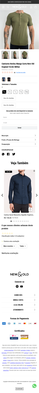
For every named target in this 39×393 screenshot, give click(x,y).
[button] (4, 92)
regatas (28, 350)
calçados (4, 363)
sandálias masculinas (15, 363)
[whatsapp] (3, 154)
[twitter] (13, 154)
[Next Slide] (37, 195)
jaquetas (28, 358)
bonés (11, 368)
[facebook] (8, 154)
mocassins (27, 363)
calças (4, 358)
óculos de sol (25, 368)
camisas (26, 353)
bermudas (4, 353)
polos (30, 353)
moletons (33, 358)
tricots (9, 360)
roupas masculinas (9, 350)
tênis (22, 363)
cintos (19, 368)
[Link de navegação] (19, 7)
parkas (4, 360)
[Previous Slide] (2, 195)
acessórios (29, 365)
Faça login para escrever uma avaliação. (20, 72)
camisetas (23, 350)
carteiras (15, 368)
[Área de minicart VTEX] (36, 7)
